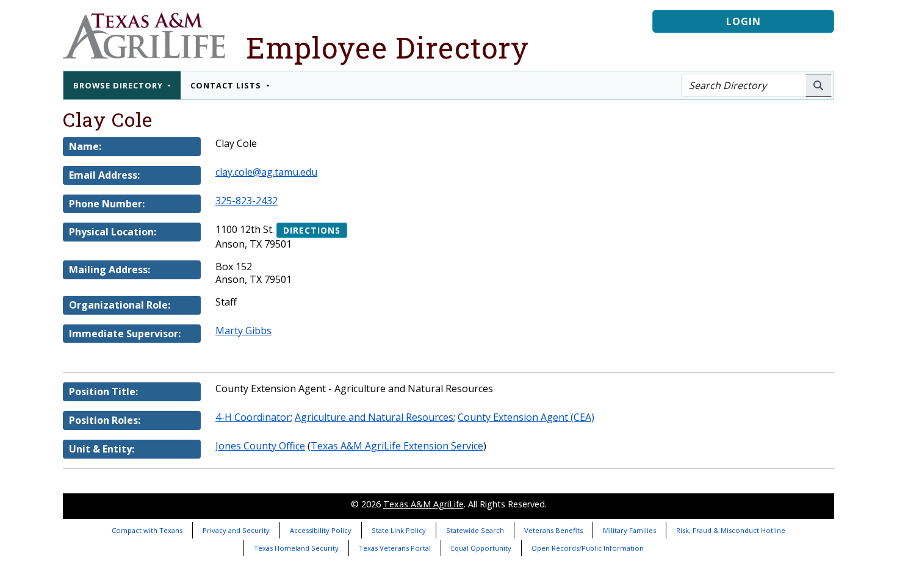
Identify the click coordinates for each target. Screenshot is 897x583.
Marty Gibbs (243, 330)
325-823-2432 (246, 200)
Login (743, 21)
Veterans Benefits (553, 530)
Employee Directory (387, 47)
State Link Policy (399, 530)
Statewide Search (475, 530)
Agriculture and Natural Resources (374, 417)
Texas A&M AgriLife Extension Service (397, 445)
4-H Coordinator (252, 417)
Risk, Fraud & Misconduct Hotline (730, 530)
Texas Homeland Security (296, 548)
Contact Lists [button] (227, 85)
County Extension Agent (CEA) (526, 417)
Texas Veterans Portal (395, 548)
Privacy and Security (236, 530)
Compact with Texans (147, 530)
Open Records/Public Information (587, 548)
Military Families (629, 530)
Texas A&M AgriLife (423, 504)
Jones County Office (260, 445)
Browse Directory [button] (119, 85)
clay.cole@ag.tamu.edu (266, 172)
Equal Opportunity (481, 548)
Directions (311, 230)
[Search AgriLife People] (818, 85)
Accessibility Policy (320, 530)
